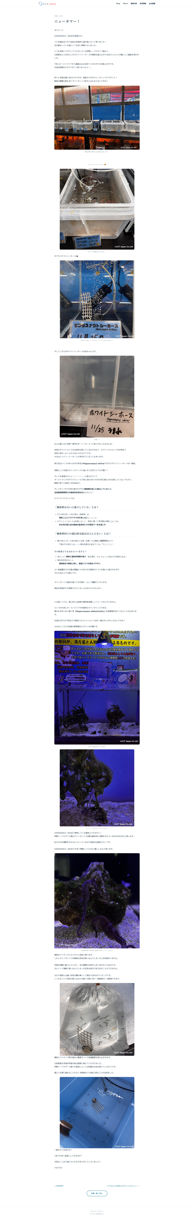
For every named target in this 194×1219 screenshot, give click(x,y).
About (125, 3)
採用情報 (143, 3)
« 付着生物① (59, 1186)
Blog (118, 3)
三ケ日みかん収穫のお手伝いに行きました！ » (123, 1186)
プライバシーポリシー (97, 1211)
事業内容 (134, 3)
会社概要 (152, 3)
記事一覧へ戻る (97, 1193)
